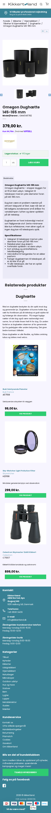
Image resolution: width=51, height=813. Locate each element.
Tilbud (5, 657)
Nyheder (7, 660)
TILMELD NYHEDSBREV (25, 772)
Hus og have (9, 684)
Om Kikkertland (10, 746)
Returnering (8, 732)
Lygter (6, 695)
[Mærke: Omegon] (10, 141)
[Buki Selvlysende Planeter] (25, 362)
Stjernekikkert (9, 671)
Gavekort (7, 743)
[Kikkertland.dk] (22, 4)
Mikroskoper (8, 677)
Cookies (6, 739)
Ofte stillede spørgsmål (14, 725)
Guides (6, 705)
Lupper (6, 698)
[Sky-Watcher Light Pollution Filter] (25, 444)
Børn (5, 691)
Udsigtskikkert (9, 667)
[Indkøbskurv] (47, 4)
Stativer (6, 688)
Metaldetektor (10, 702)
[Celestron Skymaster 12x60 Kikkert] (25, 525)
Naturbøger (8, 674)
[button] (42, 31)
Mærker (6, 709)
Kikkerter (7, 664)
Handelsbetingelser (12, 729)
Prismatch (8, 736)
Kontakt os (8, 722)
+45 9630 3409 (15, 612)
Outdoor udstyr (10, 681)
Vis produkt (25, 413)
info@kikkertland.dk (17, 619)
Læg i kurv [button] (34, 162)
